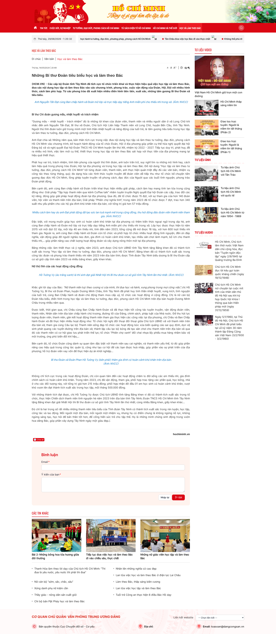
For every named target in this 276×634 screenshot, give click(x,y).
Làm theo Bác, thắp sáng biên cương (138, 581)
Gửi (180, 497)
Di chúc (36, 58)
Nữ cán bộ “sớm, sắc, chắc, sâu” (53, 581)
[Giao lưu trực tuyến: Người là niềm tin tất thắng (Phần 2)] (206, 127)
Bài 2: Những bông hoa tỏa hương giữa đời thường (55, 556)
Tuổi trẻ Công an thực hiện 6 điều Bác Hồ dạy (143, 594)
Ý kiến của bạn (51, 474)
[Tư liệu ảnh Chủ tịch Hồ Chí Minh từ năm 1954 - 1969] (206, 214)
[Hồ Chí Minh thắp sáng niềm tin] (206, 108)
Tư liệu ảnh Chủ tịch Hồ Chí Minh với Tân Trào (231, 171)
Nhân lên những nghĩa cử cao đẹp (136, 568)
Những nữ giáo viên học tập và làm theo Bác (164, 556)
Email (45, 461)
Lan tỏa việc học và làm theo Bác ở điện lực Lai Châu (148, 575)
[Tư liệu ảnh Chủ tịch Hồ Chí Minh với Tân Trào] (206, 173)
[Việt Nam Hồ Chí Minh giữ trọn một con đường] (219, 72)
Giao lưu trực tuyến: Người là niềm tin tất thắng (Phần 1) (231, 147)
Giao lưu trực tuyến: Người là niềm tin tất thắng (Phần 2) (231, 127)
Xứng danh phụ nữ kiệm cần (51, 588)
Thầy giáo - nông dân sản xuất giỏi (55, 594)
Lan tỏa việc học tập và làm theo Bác (138, 588)
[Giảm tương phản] (189, 68)
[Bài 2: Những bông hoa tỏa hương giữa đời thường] (56, 535)
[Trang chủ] (35, 28)
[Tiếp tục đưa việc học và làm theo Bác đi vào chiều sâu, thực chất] (111, 535)
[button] (241, 28)
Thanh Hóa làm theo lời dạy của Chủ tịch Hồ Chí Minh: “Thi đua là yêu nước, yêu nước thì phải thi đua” (69, 570)
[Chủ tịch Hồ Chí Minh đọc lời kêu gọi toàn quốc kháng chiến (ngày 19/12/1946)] (204, 270)
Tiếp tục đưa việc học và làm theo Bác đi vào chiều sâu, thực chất (109, 556)
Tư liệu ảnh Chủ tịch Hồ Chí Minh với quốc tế (231, 191)
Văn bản (49, 58)
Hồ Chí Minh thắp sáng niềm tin (231, 103)
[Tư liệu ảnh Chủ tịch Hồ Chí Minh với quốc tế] (206, 194)
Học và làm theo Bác (70, 59)
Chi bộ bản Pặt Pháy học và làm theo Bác (59, 601)
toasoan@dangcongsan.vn (227, 626)
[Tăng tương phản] (185, 68)
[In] (181, 68)
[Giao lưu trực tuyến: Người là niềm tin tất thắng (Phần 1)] (206, 147)
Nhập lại (165, 497)
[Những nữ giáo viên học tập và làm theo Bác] (165, 535)
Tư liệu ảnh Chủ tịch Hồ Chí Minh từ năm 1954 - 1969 (232, 212)
